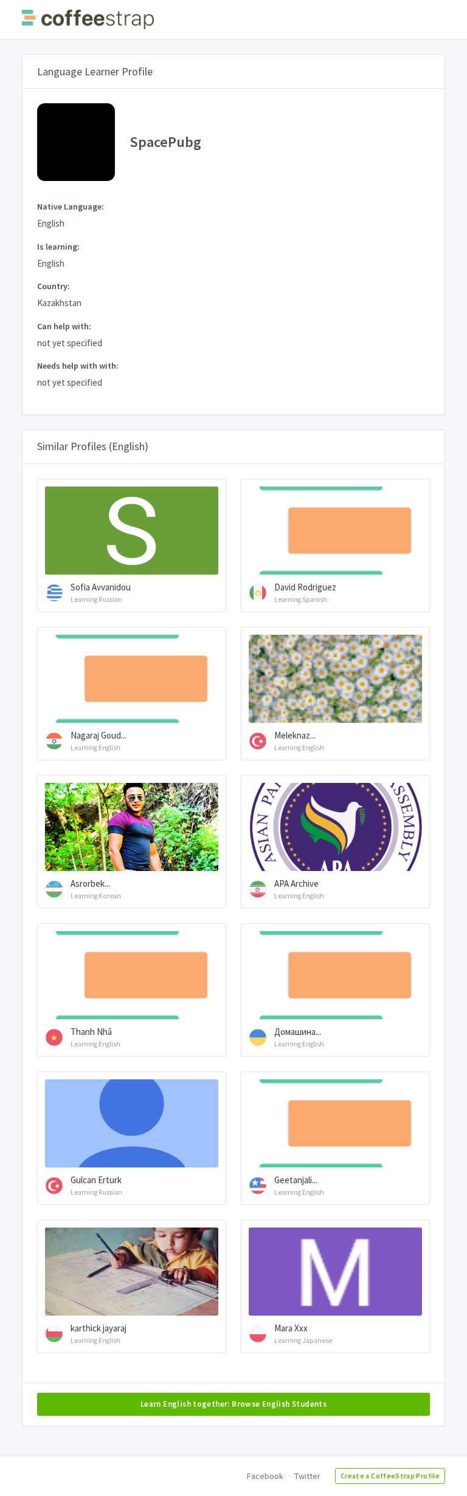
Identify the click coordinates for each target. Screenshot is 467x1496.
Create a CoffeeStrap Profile (390, 1475)
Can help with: (64, 326)
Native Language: (70, 206)
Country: (53, 286)
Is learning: (58, 246)
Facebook (265, 1475)
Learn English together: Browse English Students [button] (233, 1404)
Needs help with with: (78, 365)
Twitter (307, 1475)
